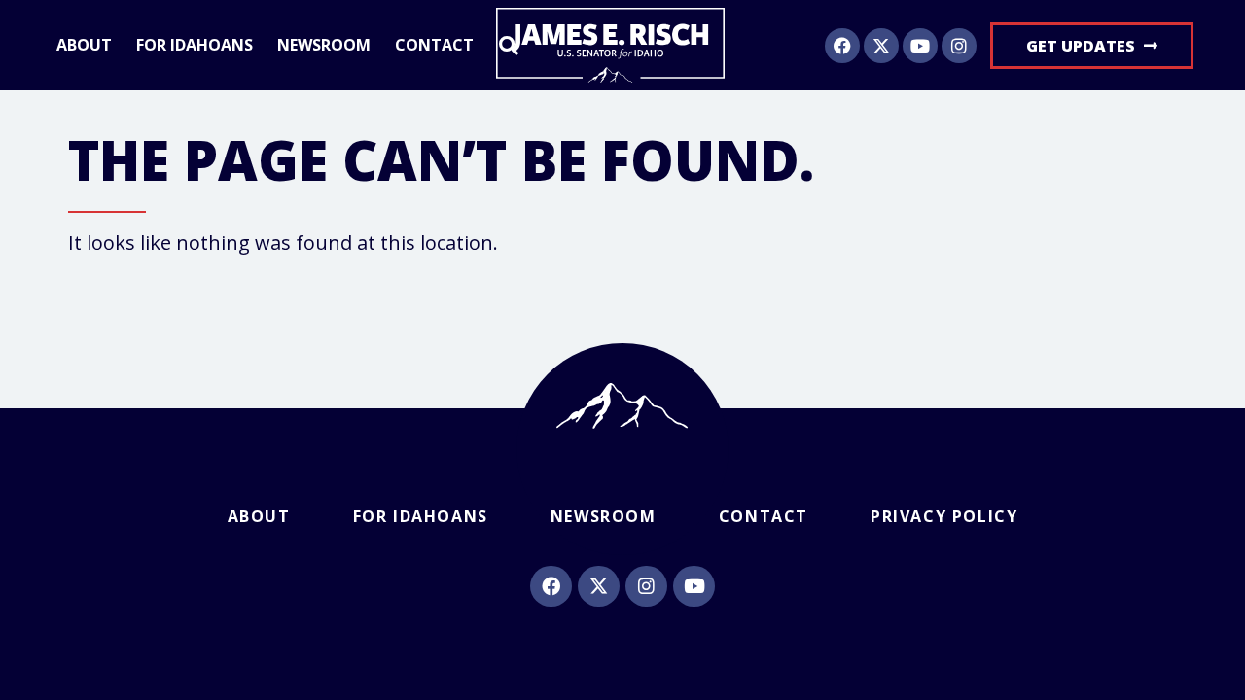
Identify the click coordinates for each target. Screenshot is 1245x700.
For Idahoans (194, 45)
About (84, 45)
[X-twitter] (881, 45)
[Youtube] (920, 45)
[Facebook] (842, 45)
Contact (434, 45)
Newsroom (324, 45)
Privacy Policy (944, 516)
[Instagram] (959, 45)
